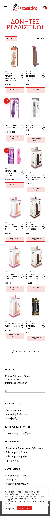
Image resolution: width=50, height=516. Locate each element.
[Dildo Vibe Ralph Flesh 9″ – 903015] (14, 306)
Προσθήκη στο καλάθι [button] (14, 90)
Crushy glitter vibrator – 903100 (33, 127)
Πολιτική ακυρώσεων (16, 452)
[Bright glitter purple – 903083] (14, 108)
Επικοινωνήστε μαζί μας (18, 433)
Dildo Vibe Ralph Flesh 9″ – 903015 (13, 325)
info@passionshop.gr (16, 382)
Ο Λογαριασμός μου (15, 475)
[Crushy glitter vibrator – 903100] (35, 108)
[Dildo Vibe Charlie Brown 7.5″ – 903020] (35, 157)
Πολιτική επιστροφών (16, 456)
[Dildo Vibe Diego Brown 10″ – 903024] (35, 207)
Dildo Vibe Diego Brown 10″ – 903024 (32, 227)
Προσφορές (11, 418)
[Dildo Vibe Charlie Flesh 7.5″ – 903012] (14, 207)
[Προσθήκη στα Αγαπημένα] (22, 75)
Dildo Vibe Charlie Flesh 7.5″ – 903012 (11, 227)
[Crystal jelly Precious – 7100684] (14, 155)
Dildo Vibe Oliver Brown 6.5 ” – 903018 (32, 276)
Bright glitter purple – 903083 (12, 126)
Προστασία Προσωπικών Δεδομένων (24, 448)
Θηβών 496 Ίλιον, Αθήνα (17, 375)
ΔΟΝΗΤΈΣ (9, 71)
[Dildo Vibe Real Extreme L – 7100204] (35, 306)
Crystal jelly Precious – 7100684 (11, 173)
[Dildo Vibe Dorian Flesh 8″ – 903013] (14, 256)
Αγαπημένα (11, 479)
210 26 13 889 (12, 379)
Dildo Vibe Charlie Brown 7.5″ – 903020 (33, 177)
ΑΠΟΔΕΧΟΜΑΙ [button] (24, 508)
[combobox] (36, 38)
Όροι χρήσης (12, 460)
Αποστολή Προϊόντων (16, 414)
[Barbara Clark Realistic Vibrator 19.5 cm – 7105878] (14, 56)
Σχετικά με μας (13, 410)
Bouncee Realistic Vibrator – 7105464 (31, 77)
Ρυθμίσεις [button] (10, 508)
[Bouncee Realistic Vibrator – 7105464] (35, 56)
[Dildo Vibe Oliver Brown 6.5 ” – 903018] (35, 256)
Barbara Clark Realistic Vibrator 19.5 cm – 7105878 (12, 77)
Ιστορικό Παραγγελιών (16, 483)
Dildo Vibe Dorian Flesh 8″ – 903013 (12, 276)
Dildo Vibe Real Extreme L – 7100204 (33, 326)
